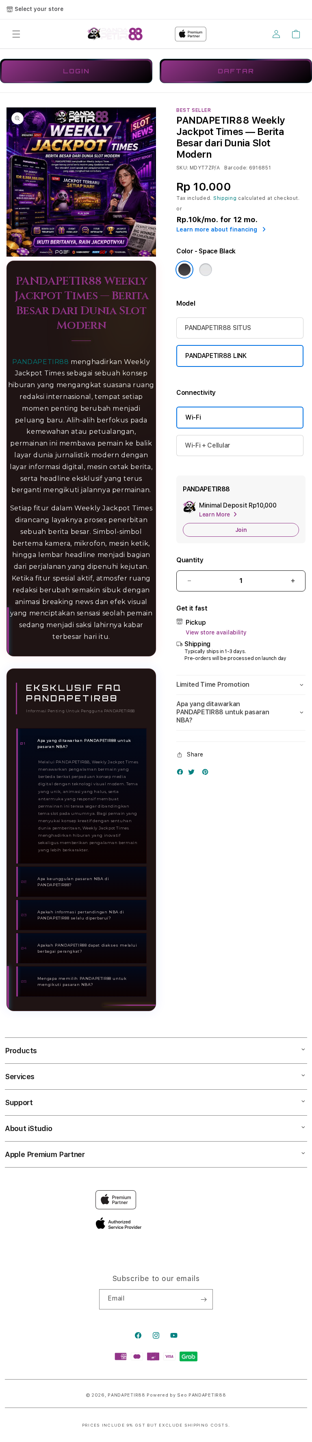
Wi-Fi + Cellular (207, 445)
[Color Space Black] (184, 269)
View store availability (216, 632)
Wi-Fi (193, 417)
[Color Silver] (205, 269)
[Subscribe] (203, 1299)
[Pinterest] (207, 774)
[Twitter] (193, 774)
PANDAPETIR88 (40, 362)
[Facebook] (182, 774)
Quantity (189, 560)
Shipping (225, 198)
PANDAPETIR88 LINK (216, 356)
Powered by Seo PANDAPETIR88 (186, 1395)
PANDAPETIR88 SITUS (218, 328)
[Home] (115, 34)
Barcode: (235, 168)
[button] (16, 34)
